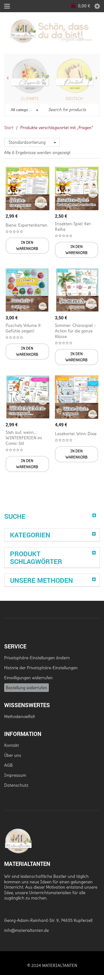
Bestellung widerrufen (26, 687)
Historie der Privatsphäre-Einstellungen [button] (41, 667)
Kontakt (11, 745)
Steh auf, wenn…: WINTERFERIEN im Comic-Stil (24, 438)
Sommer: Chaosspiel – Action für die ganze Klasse (75, 331)
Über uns (12, 755)
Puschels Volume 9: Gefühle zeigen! (23, 328)
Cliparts (30, 98)
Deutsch (74, 98)
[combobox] (24, 110)
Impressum (15, 775)
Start (8, 127)
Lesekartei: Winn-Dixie (76, 433)
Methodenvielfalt (19, 716)
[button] (27, 246)
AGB (8, 765)
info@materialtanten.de (26, 930)
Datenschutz (16, 785)
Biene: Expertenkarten (26, 225)
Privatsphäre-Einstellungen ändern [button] (37, 657)
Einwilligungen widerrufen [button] (28, 677)
